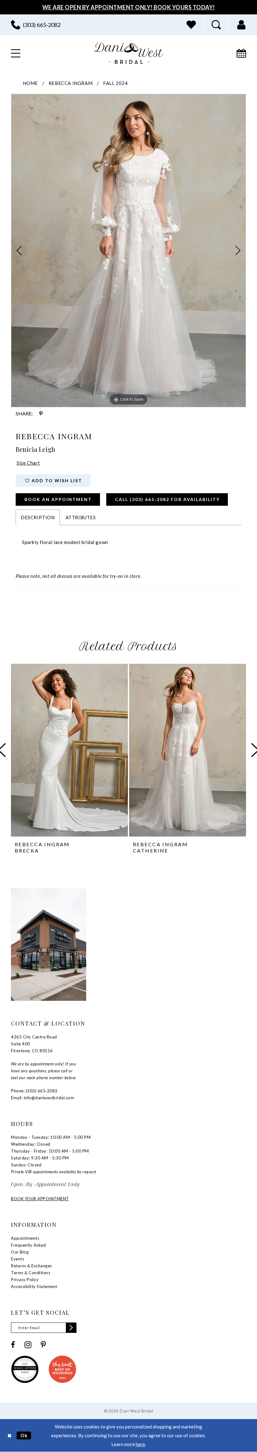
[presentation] (69, 750)
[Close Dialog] (9, 1435)
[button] (241, 24)
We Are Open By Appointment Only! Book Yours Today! (128, 7)
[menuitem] (35, 24)
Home (30, 83)
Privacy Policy (25, 1279)
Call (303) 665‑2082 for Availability (167, 499)
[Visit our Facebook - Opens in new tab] (13, 1344)
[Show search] (216, 24)
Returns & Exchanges (31, 1265)
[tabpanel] (128, 250)
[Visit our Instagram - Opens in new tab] (27, 1345)
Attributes (81, 517)
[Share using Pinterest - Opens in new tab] (41, 413)
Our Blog (20, 1251)
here (140, 1444)
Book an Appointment (58, 499)
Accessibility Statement (34, 1286)
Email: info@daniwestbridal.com (42, 1097)
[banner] (128, 53)
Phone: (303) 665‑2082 (34, 1090)
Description (38, 517)
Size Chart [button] (28, 463)
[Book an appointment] (241, 53)
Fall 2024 (115, 83)
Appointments (25, 1238)
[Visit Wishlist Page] (191, 24)
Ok (24, 1435)
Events (17, 1258)
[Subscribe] (71, 1328)
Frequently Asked (28, 1245)
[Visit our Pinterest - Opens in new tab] (43, 1344)
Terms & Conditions (30, 1272)
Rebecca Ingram (70, 83)
